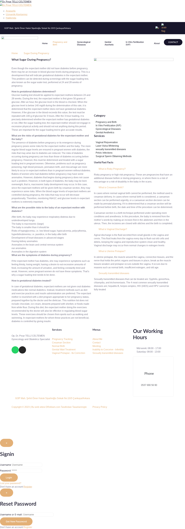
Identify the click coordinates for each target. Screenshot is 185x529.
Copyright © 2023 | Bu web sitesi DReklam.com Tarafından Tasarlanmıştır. (49, 407)
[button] (133, 169)
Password (5, 470)
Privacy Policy (99, 407)
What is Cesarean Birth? (111, 187)
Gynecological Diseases (83, 43)
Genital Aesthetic (109, 43)
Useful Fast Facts (103, 162)
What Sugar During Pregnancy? (31, 59)
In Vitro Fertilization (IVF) (135, 43)
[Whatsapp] (15, 350)
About (157, 43)
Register (27, 486)
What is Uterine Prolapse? (112, 251)
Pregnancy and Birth (60, 43)
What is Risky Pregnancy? (112, 169)
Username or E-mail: (11, 514)
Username (5, 464)
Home (45, 43)
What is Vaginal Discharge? (113, 229)
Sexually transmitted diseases (114, 273)
